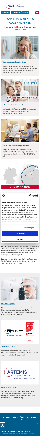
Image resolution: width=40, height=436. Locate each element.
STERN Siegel (16, 433)
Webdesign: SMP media (27, 433)
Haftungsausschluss (6, 433)
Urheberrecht (28, 431)
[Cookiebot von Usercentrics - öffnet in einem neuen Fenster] (29, 195)
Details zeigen (29, 228)
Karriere (25, 12)
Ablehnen (20, 239)
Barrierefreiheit (19, 431)
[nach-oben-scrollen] (37, 424)
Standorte (5, 12)
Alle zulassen (20, 233)
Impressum (4, 431)
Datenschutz (11, 431)
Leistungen (16, 12)
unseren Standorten (19, 261)
